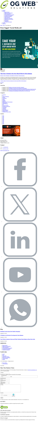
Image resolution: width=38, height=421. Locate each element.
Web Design (16, 75)
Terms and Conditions (5, 356)
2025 (3, 115)
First (11, 376)
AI (2, 95)
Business (1, 75)
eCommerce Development (8, 15)
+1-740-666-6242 (5, 147)
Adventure (4, 94)
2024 (3, 116)
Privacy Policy (4, 362)
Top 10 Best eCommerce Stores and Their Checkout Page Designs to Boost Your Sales (22, 89)
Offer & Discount (5, 103)
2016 (3, 122)
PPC (3, 104)
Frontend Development (8, 16)
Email (3, 380)
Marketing (7, 75)
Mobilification (4, 102)
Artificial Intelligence (5, 96)
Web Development (21, 75)
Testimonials (4, 355)
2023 (3, 117)
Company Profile (5, 358)
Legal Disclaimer (5, 363)
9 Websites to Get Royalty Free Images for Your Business (18, 88)
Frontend (3, 100)
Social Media (12, 75)
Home (1, 25)
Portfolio (3, 22)
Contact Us (4, 23)
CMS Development (7, 13)
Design (5, 75)
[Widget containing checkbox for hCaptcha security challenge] (7, 395)
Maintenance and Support (8, 18)
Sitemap (3, 359)
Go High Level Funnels (8, 21)
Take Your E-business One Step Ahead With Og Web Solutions (16, 73)
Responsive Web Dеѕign (6, 106)
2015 (3, 123)
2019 (3, 120)
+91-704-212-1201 (5, 148)
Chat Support (4, 98)
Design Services (4, 345)
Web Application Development (9, 14)
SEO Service (6, 20)
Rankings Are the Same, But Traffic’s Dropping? (16, 87)
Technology (4, 108)
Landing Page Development (8, 19)
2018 (3, 121)
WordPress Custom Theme (6, 111)
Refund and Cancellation (6, 357)
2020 (3, 119)
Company (3, 10)
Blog (4, 25)
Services (3, 11)
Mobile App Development (6, 346)
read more (2, 82)
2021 (3, 118)
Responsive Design (5, 105)
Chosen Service (2, 382)
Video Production (7, 17)
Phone (3, 378)
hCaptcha (1, 392)
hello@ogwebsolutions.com (4, 150)
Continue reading (13, 80)
